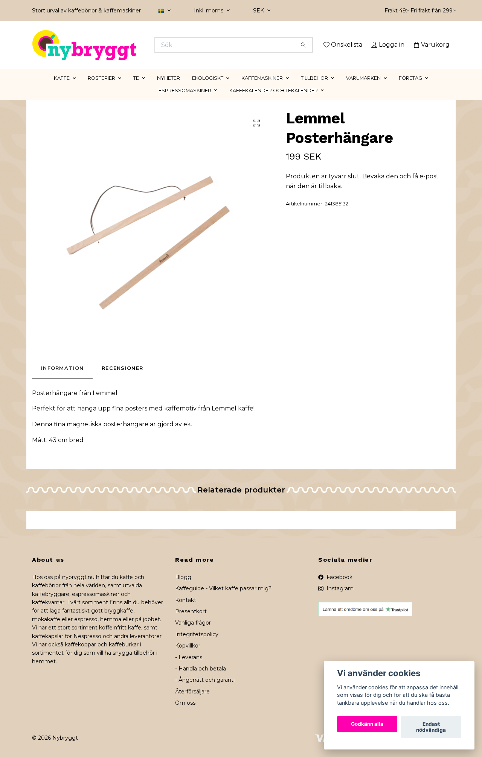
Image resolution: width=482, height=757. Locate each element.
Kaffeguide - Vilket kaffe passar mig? (223, 599)
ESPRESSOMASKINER (185, 101)
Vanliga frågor (193, 633)
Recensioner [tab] (122, 379)
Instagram (339, 599)
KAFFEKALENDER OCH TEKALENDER (273, 101)
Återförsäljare (192, 702)
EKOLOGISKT (207, 88)
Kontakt (185, 610)
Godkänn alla (367, 724)
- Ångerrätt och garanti (205, 690)
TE (136, 88)
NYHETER (168, 88)
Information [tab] (62, 379)
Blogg (183, 587)
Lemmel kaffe (232, 419)
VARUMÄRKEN (363, 88)
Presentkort (191, 622)
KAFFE (62, 88)
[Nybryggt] (136, 45)
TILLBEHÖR (314, 88)
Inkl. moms (209, 10)
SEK (259, 10)
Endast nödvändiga (431, 727)
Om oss (185, 713)
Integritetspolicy (196, 644)
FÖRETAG (410, 88)
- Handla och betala (200, 679)
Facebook (338, 587)
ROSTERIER (101, 88)
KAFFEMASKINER (262, 88)
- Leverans (188, 667)
